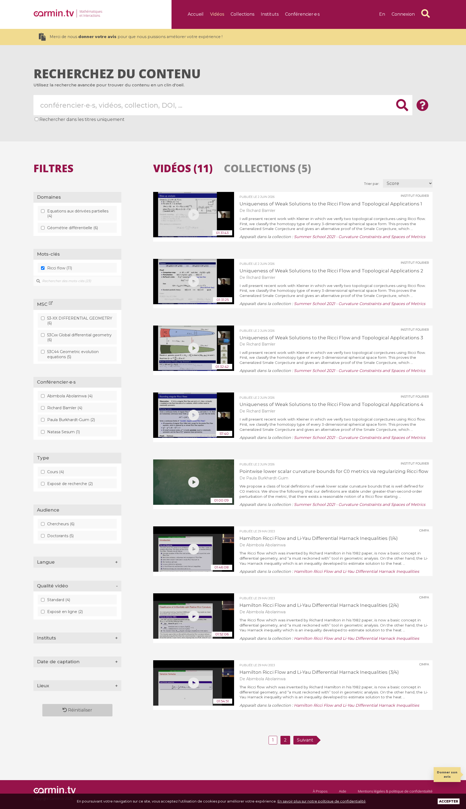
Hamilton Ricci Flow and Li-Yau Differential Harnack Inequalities (356, 571)
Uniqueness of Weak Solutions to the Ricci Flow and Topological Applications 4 (331, 404)
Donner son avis (447, 774)
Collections (242, 14)
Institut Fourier (415, 196)
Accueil (196, 14)
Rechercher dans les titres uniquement (82, 119)
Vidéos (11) (183, 168)
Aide (342, 791)
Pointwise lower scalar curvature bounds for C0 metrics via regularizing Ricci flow (333, 471)
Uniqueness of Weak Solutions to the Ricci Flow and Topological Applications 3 (331, 337)
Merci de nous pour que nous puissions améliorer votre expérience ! (136, 36)
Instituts (270, 14)
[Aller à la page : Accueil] (53, 12)
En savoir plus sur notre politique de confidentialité (321, 801)
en (382, 14)
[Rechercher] (426, 13)
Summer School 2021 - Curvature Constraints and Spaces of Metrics (359, 236)
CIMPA (424, 530)
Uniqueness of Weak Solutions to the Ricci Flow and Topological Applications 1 (330, 204)
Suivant (305, 740)
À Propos (320, 791)
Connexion (403, 14)
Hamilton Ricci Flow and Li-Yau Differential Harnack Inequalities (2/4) (319, 605)
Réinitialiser (79, 710)
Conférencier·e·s (302, 14)
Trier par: (372, 184)
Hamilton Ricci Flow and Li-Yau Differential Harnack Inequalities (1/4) (318, 538)
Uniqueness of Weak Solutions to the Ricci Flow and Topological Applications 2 (331, 270)
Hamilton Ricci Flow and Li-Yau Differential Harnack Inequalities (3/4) (319, 672)
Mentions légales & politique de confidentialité (395, 791)
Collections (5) (267, 168)
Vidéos (217, 14)
